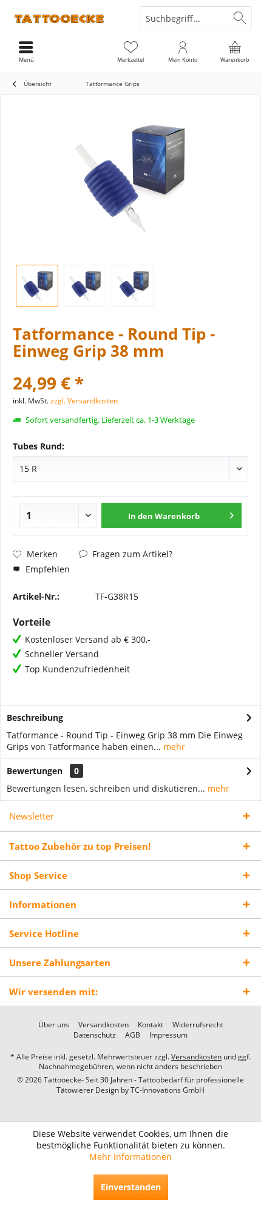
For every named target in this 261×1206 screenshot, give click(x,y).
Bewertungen (35, 771)
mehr (173, 746)
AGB (132, 1035)
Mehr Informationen (130, 1156)
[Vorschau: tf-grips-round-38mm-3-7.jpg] (37, 286)
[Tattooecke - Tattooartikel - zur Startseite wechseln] (65, 18)
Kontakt (150, 1025)
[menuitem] (235, 51)
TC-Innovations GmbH (167, 1090)
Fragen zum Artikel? (131, 554)
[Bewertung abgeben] (130, 366)
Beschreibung (35, 717)
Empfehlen (46, 569)
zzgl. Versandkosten (84, 401)
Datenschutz (94, 1035)
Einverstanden (131, 1187)
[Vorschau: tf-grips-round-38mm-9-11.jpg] (85, 286)
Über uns (53, 1025)
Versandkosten (103, 1025)
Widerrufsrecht (197, 1025)
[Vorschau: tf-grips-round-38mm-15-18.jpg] (133, 286)
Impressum (168, 1035)
